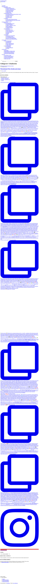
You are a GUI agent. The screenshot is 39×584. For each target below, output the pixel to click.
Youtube (2, 80)
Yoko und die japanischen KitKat (9, 53)
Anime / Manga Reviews (10, 44)
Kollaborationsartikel (5, 579)
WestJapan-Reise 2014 (9, 27)
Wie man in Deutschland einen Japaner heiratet (13, 20)
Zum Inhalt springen (3, 0)
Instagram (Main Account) (5, 77)
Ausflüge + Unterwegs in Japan (11, 9)
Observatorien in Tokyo (9, 36)
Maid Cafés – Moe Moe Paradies (11, 38)
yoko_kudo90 (4, 70)
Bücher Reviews (8, 42)
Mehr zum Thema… (9, 17)
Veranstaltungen (8, 46)
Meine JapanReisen (9, 26)
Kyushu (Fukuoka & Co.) (10, 31)
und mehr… (8, 48)
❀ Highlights (6, 34)
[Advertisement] (7, 569)
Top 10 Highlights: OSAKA (10, 37)
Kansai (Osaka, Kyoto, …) (10, 30)
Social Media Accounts (7, 55)
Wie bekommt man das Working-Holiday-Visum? (13, 14)
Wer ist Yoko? (6, 50)
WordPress (8, 583)
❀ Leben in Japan (5, 6)
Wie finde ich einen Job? (9, 15)
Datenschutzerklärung (5, 581)
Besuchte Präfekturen (9, 24)
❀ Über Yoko (4, 49)
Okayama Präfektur (9, 32)
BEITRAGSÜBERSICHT (10, 8)
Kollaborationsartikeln (5, 562)
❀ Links (3, 54)
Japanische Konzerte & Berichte (9, 52)
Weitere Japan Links (7, 58)
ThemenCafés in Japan (9, 10)
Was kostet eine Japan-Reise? (10, 35)
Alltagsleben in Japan (7, 7)
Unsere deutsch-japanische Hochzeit (11, 19)
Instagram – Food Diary (4, 78)
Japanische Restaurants (9, 47)
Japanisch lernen (8, 12)
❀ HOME (3, 5)
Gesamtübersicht (8, 41)
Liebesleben (6, 18)
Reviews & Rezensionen (8, 40)
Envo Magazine (15, 583)
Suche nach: (4, 61)
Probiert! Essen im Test (9, 11)
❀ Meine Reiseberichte (7, 22)
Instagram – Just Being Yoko (5, 79)
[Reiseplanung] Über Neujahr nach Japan (10, 68)
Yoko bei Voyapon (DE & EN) (9, 56)
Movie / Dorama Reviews (10, 43)
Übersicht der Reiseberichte (10, 23)
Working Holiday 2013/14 (8, 13)
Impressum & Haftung (5, 580)
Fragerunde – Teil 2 (9, 16)
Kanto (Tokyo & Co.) (9, 29)
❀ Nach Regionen (7, 28)
